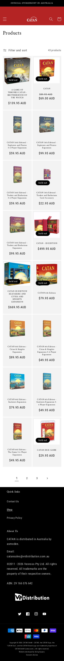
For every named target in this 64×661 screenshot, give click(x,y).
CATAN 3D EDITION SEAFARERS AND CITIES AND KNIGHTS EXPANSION (17, 296)
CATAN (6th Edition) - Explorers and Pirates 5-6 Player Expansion (17, 145)
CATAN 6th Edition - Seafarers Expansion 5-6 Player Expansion (47, 402)
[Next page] (47, 478)
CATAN (46, 88)
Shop (9, 509)
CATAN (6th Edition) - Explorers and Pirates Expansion (46, 145)
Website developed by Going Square (31, 652)
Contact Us (13, 501)
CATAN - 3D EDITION (46, 243)
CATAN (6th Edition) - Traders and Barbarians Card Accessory (46, 195)
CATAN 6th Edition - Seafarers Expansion (17, 400)
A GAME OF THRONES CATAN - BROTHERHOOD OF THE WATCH (17, 94)
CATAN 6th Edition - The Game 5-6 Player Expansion (17, 452)
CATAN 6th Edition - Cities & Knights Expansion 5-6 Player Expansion (46, 350)
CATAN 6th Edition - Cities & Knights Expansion (17, 349)
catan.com (29, 649)
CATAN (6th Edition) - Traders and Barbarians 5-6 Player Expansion (17, 195)
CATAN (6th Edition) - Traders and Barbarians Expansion (17, 245)
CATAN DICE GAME (46, 450)
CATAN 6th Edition (47, 293)
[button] (5, 19)
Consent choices (32, 655)
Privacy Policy (14, 517)
